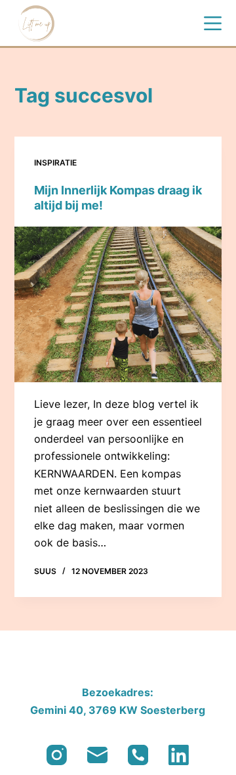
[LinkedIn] (178, 755)
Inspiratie (55, 162)
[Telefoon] (138, 755)
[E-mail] (97, 755)
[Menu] (213, 23)
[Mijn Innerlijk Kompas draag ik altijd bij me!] (118, 305)
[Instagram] (57, 755)
